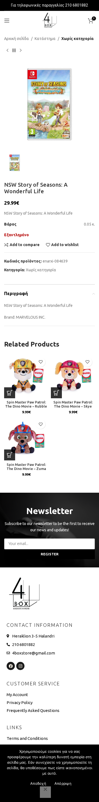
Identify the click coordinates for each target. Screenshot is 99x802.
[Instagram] (20, 666)
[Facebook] (11, 666)
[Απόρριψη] (45, 792)
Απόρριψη (63, 783)
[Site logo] (49, 20)
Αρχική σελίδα (16, 38)
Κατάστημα (45, 38)
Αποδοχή (38, 783)
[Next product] (20, 50)
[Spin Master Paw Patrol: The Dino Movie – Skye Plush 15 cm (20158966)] (73, 376)
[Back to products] (14, 50)
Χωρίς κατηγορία (77, 38)
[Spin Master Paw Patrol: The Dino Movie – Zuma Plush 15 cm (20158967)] (26, 438)
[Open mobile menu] (6, 20)
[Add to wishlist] (40, 362)
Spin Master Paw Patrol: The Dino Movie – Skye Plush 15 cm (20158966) (73, 406)
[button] (9, 392)
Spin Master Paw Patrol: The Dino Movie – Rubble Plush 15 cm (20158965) (26, 406)
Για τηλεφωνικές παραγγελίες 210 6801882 (49, 5)
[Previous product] (7, 50)
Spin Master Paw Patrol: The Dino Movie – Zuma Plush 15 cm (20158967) (26, 469)
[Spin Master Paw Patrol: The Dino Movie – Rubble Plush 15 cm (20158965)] (26, 376)
